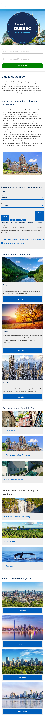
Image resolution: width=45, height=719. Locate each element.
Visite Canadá (7, 7)
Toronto (22, 644)
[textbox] (22, 51)
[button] (22, 65)
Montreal (22, 610)
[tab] (22, 422)
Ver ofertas (22, 299)
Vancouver (22, 711)
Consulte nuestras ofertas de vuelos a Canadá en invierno (22, 241)
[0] (31, 216)
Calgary (22, 677)
